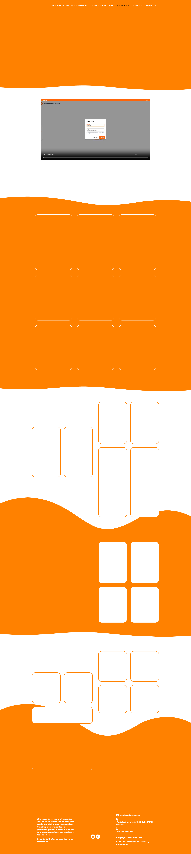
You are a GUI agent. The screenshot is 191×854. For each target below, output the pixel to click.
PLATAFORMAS (123, 5)
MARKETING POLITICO (80, 5)
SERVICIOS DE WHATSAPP (102, 5)
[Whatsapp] (98, 836)
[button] (103, 5)
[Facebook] (93, 836)
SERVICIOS (137, 5)
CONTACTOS (150, 5)
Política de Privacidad (127, 842)
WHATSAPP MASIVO (60, 5)
